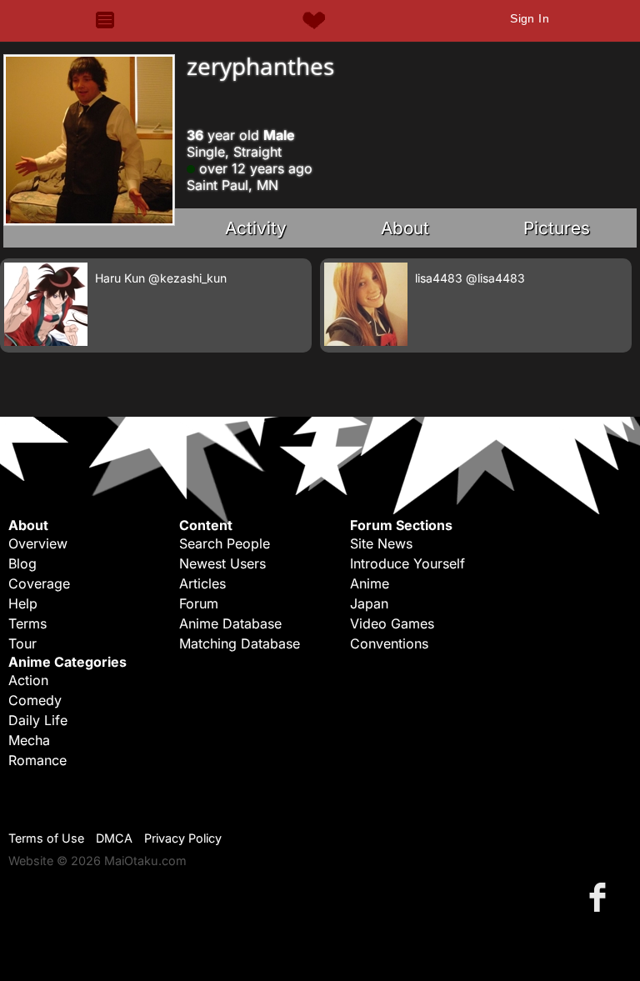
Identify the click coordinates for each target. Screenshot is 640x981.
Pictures (556, 228)
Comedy (35, 700)
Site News (381, 543)
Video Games (392, 623)
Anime (369, 583)
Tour (22, 643)
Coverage (39, 583)
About (405, 228)
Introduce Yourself (407, 563)
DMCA (114, 838)
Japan (369, 603)
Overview (38, 543)
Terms (27, 623)
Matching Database (239, 643)
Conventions (389, 643)
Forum (198, 603)
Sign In (529, 18)
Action (28, 680)
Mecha (29, 740)
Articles (202, 583)
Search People (224, 543)
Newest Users (222, 563)
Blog (22, 563)
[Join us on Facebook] (601, 896)
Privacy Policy (183, 838)
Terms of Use (46, 838)
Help (23, 603)
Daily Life (38, 720)
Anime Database (230, 623)
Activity (256, 228)
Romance (37, 760)
